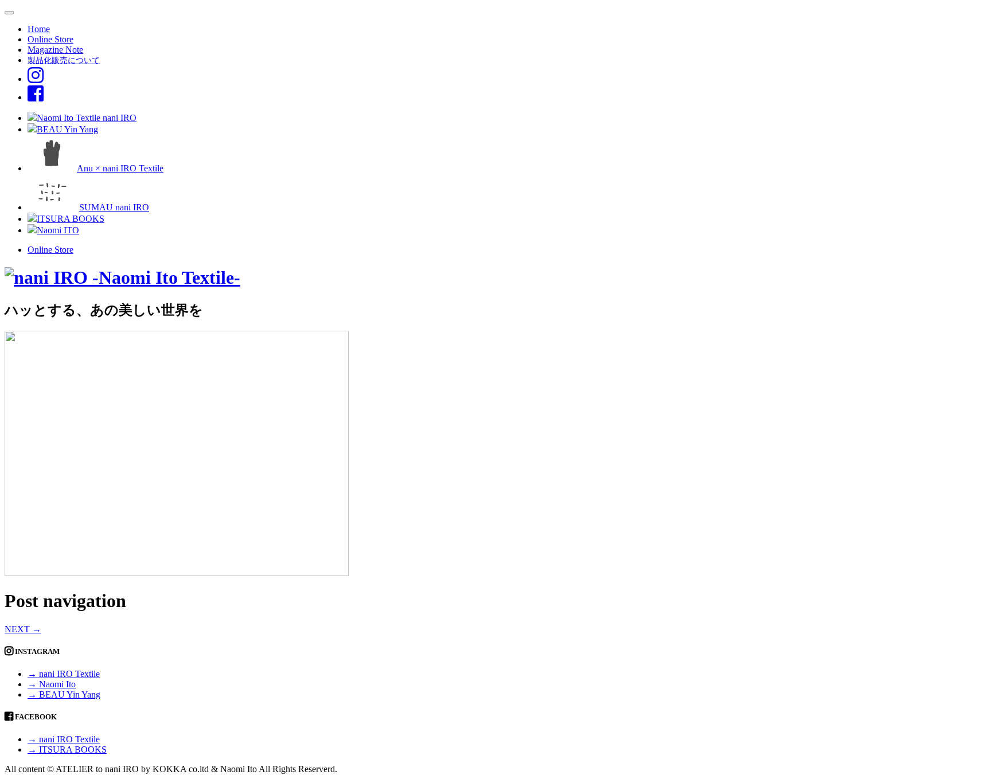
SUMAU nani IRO (114, 207)
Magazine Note (55, 49)
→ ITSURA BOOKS (67, 749)
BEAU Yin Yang (67, 129)
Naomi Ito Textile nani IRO (86, 118)
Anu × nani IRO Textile (120, 168)
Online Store (50, 39)
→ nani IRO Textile (64, 674)
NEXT (23, 629)
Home (39, 29)
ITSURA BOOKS (70, 219)
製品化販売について (64, 60)
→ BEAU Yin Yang (64, 694)
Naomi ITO (58, 230)
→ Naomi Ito (52, 684)
